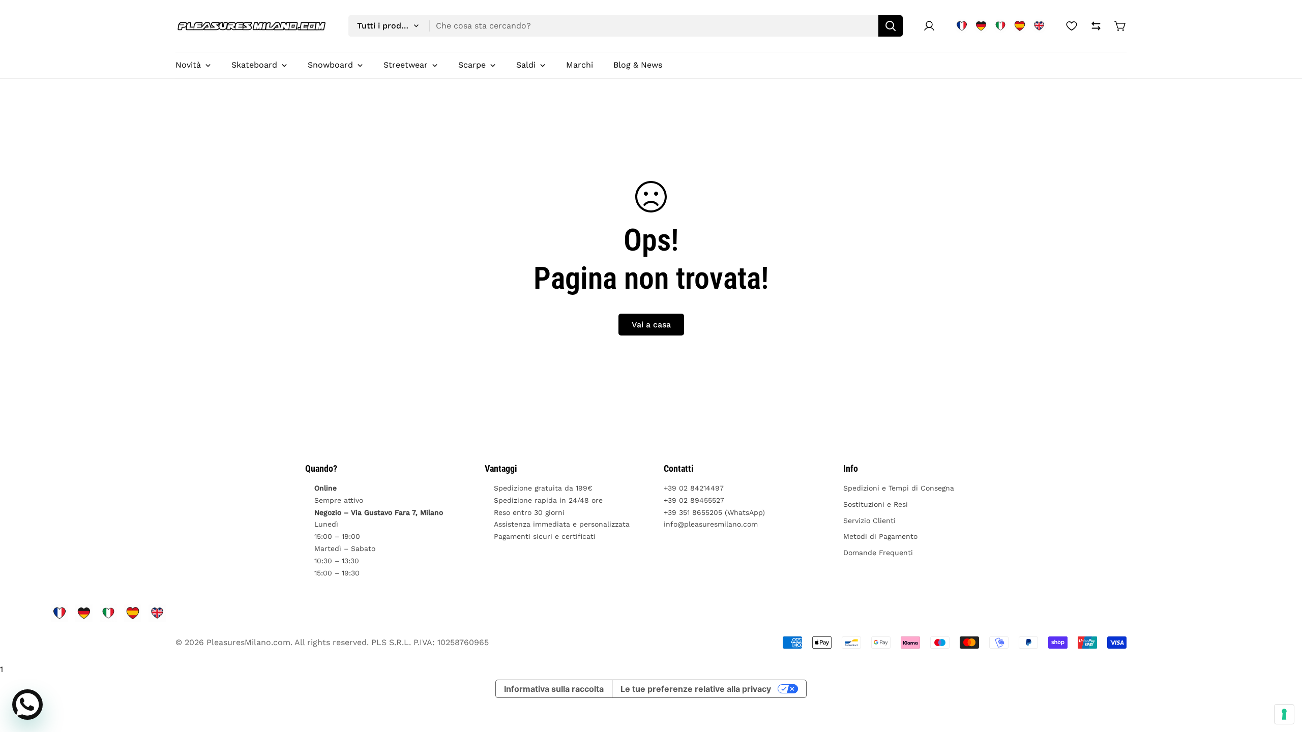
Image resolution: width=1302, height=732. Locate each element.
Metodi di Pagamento (880, 536)
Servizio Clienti (869, 520)
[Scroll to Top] (1282, 676)
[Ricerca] (890, 26)
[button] (1120, 26)
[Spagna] (1020, 26)
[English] (1039, 26)
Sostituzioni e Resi (875, 504)
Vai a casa (651, 324)
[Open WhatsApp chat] (27, 704)
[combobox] (625, 26)
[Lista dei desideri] (1072, 26)
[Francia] (962, 26)
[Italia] (1000, 26)
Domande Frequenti (878, 552)
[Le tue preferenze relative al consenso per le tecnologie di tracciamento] (1284, 714)
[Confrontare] (1096, 26)
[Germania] (981, 26)
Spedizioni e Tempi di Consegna (898, 488)
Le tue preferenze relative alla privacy (695, 689)
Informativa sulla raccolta (554, 689)
